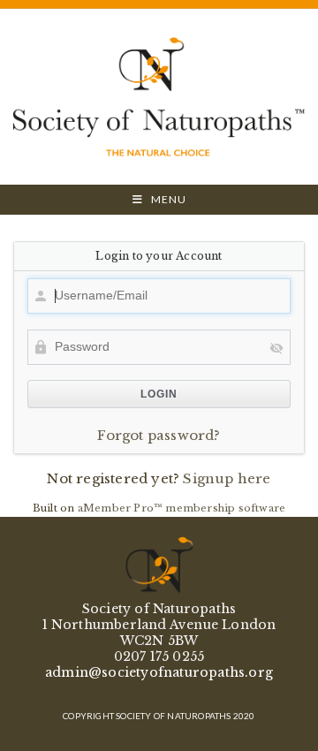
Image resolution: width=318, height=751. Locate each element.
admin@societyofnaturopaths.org (159, 672)
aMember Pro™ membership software (181, 508)
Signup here (226, 478)
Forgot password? (158, 435)
